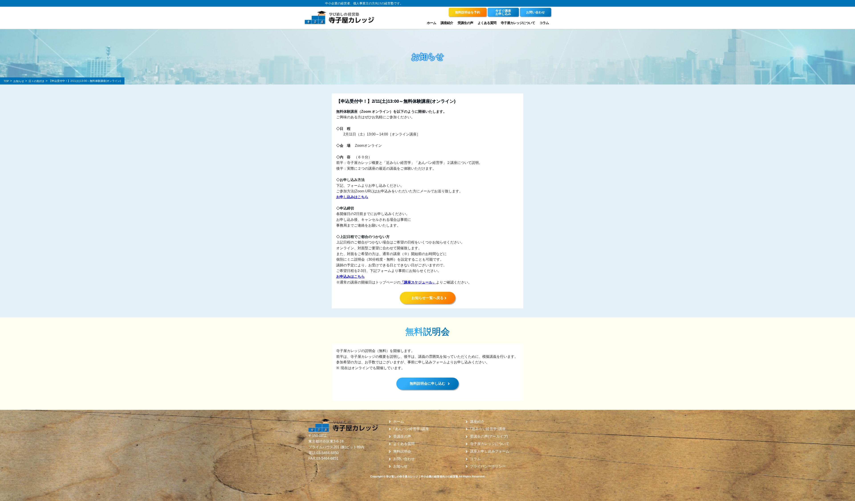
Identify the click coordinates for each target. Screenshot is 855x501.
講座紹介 (477, 421)
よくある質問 (487, 23)
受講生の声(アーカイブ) (489, 436)
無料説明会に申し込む (427, 383)
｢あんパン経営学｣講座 (411, 429)
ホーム (431, 23)
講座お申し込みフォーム (489, 451)
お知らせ (400, 466)
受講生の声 (402, 436)
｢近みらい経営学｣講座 (488, 429)
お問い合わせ (404, 459)
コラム (544, 23)
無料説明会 (402, 451)
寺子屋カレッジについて (489, 444)
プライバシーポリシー (488, 466)
